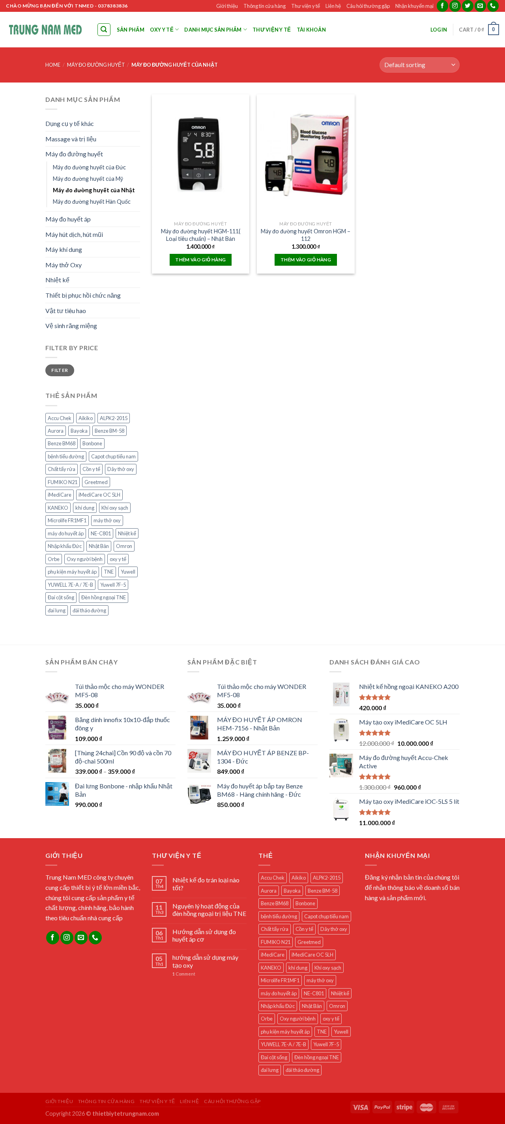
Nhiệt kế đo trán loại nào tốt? (205, 883)
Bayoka (79, 431)
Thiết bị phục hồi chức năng (83, 295)
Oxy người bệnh (85, 559)
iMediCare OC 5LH (99, 495)
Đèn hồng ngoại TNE (103, 597)
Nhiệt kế (57, 279)
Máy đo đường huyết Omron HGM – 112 (305, 235)
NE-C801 (101, 533)
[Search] (104, 29)
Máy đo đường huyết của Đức (89, 167)
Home (52, 65)
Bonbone (92, 443)
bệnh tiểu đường (66, 456)
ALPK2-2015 (113, 418)
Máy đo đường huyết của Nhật (94, 190)
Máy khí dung (63, 249)
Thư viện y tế (305, 6)
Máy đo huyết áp (68, 219)
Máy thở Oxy (63, 264)
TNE (109, 572)
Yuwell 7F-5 (113, 585)
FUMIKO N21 (62, 482)
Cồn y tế (91, 469)
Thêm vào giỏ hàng (200, 259)
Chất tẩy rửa (61, 469)
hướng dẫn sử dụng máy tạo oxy (205, 960)
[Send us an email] (480, 6)
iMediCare (59, 495)
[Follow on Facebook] (442, 6)
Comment (183, 973)
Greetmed (96, 482)
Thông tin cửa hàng (264, 6)
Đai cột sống (61, 597)
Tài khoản (311, 29)
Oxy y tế (162, 29)
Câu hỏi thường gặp (368, 6)
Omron (124, 546)
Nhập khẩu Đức (65, 546)
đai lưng (56, 610)
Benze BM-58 (109, 431)
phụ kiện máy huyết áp (72, 572)
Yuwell (128, 572)
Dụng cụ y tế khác (69, 123)
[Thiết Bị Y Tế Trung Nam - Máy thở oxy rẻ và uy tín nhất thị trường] (45, 29)
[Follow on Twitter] (467, 6)
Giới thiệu (227, 6)
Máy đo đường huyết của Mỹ (88, 178)
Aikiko (86, 418)
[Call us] (493, 6)
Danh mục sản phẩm (212, 29)
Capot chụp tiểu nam (113, 456)
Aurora (56, 431)
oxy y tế (118, 559)
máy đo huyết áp (66, 533)
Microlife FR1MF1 (67, 520)
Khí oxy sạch (114, 508)
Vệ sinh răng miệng (71, 325)
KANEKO (58, 508)
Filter (59, 370)
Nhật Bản (99, 546)
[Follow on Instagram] (455, 6)
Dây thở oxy (120, 469)
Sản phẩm (130, 29)
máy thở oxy (107, 520)
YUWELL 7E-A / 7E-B (70, 585)
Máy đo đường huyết (96, 65)
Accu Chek (59, 418)
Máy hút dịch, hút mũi (74, 234)
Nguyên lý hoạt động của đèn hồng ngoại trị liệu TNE (209, 909)
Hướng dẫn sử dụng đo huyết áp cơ (204, 935)
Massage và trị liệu (70, 139)
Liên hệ (333, 6)
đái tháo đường (89, 610)
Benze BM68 (61, 443)
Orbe (54, 559)
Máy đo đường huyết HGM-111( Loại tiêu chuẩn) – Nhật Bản (200, 235)
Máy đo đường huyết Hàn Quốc (92, 201)
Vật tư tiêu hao (65, 310)
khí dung (84, 508)
